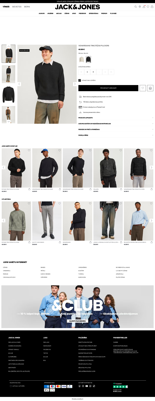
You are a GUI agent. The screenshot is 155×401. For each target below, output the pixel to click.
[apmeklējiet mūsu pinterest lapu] (90, 387)
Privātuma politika (85, 364)
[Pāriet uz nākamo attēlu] (9, 121)
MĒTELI (43, 270)
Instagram (47, 346)
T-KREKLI (81, 274)
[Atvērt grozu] (152, 7)
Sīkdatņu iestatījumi (77, 399)
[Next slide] (151, 167)
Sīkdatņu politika (84, 367)
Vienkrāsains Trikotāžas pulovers (93, 46)
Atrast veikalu (13, 349)
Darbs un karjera (14, 346)
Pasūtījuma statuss (85, 342)
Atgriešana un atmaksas (87, 349)
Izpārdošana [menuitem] (93, 13)
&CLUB (10, 353)
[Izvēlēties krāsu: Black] (88, 59)
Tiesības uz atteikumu (85, 360)
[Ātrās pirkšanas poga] (29, 189)
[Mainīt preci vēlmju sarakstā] (143, 88)
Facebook (47, 349)
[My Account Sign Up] (77, 306)
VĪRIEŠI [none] (6, 7)
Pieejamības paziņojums (86, 371)
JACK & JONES (14, 338)
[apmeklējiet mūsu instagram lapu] (83, 387)
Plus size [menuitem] (113, 13)
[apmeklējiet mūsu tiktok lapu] (94, 387)
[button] (81, 72)
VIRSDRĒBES (82, 267)
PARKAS (5, 274)
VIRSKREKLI (6, 270)
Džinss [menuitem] (67, 13)
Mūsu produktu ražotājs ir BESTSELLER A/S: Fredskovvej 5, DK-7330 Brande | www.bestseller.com (125, 351)
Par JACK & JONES (14, 342)
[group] (16, 171)
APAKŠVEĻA (119, 274)
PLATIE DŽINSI (120, 277)
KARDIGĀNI (82, 277)
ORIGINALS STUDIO (9, 277)
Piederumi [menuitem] (82, 13)
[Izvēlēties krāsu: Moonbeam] (81, 59)
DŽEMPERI (44, 277)
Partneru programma (16, 360)
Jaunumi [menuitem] (41, 13)
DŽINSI (5, 267)
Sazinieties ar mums (85, 353)
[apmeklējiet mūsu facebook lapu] (79, 387)
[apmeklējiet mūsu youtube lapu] (87, 387)
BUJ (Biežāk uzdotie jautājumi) (19, 371)
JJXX (45, 338)
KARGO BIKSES (45, 274)
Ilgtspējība (12, 357)
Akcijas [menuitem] (59, 13)
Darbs (115, 342)
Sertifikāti (12, 367)
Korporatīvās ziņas (120, 346)
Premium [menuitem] (104, 13)
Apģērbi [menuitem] (50, 13)
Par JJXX (46, 342)
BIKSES (43, 267)
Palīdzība (82, 338)
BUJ (44, 360)
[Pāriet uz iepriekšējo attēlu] (9, 46)
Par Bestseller (120, 338)
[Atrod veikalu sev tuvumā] (140, 7)
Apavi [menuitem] (74, 13)
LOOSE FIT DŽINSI (121, 270)
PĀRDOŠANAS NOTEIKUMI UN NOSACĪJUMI (91, 357)
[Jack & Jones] (77, 9)
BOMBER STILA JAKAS (123, 267)
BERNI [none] (27, 7)
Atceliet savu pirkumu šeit (87, 346)
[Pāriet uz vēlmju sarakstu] (148, 7)
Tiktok (45, 353)
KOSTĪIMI (81, 270)
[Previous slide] (3, 167)
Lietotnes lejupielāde (16, 364)
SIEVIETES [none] (16, 7)
